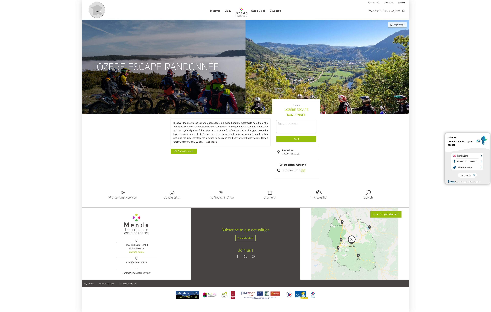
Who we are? (373, 2)
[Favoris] (385, 11)
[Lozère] (225, 295)
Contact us (388, 2)
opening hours (136, 252)
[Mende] (301, 295)
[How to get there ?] (97, 17)
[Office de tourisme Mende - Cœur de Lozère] (241, 12)
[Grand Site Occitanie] (233, 295)
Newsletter (245, 238)
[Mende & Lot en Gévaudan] (187, 295)
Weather (401, 2)
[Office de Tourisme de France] (312, 295)
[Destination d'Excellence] (289, 295)
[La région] (260, 294)
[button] (395, 10)
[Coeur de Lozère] (210, 295)
